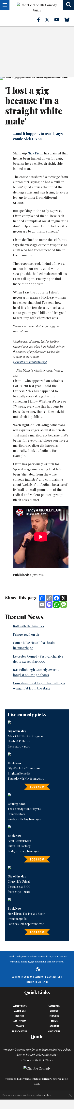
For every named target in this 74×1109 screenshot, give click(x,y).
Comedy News (20, 1005)
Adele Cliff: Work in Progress (25, 736)
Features (54, 1016)
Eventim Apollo (17, 919)
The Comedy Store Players (24, 809)
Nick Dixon (35, 153)
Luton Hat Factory (19, 846)
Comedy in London (22, 976)
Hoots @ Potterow (19, 741)
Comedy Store (16, 814)
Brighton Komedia (19, 773)
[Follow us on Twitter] (49, 19)
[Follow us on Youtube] (59, 19)
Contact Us (54, 1031)
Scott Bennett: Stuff (19, 841)
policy (47, 1095)
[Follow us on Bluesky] (69, 19)
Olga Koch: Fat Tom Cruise (24, 768)
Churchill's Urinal (19, 881)
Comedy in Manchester (48, 976)
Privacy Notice (19, 1031)
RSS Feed (19, 1016)
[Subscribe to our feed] (37, 969)
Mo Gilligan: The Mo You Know (26, 914)
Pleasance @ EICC (19, 887)
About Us (54, 1026)
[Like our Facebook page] (40, 19)
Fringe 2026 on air (26, 634)
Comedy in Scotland (37, 981)
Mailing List (20, 1011)
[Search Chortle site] (68, 5)
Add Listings (19, 1021)
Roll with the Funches (28, 626)
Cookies (20, 1026)
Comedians (54, 1005)
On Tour (54, 1011)
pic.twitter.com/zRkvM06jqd (30, 362)
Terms (54, 1021)
